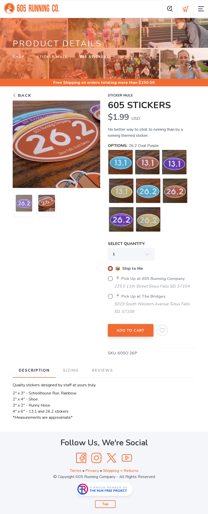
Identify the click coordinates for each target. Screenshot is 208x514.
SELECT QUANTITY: (126, 243)
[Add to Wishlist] (162, 330)
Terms (75, 470)
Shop (19, 57)
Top (105, 504)
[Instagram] (96, 458)
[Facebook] (81, 458)
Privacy (92, 470)
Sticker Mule (52, 57)
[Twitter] (111, 458)
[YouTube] (126, 458)
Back (23, 95)
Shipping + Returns (120, 470)
